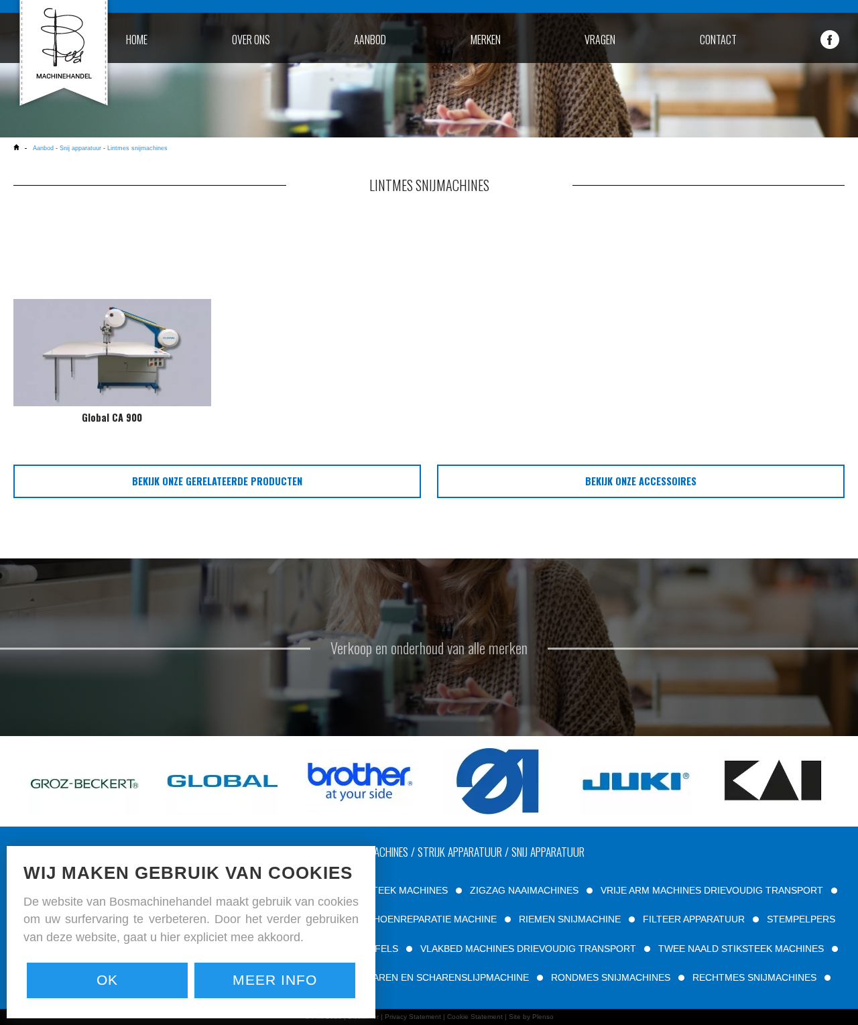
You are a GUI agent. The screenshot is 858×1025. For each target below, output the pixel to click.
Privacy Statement (413, 1016)
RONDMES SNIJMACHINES (610, 977)
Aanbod (44, 148)
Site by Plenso (531, 1016)
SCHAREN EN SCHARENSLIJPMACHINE (441, 977)
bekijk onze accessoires (640, 481)
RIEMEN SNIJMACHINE (570, 919)
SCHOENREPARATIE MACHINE (429, 919)
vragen (600, 40)
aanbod (370, 40)
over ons (251, 40)
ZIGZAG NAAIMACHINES (524, 890)
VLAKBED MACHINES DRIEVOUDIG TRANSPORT (528, 948)
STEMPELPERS (801, 919)
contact (718, 40)
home (136, 40)
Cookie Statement (475, 1016)
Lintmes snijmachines (137, 148)
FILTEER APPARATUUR (694, 919)
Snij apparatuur (80, 148)
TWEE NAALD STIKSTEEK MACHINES (741, 948)
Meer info (275, 979)
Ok (107, 979)
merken (486, 40)
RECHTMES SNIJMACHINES (754, 977)
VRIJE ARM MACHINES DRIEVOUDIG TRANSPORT (712, 890)
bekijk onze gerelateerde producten (217, 481)
